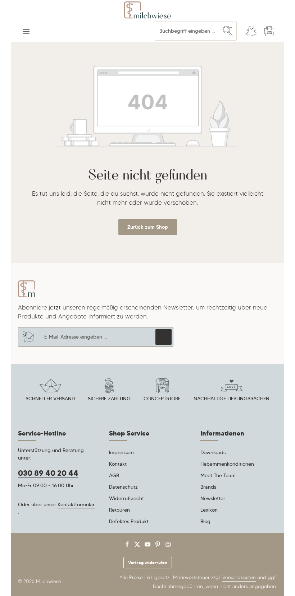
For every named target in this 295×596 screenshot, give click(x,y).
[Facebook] (128, 546)
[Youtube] (148, 546)
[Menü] (26, 31)
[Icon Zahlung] (109, 391)
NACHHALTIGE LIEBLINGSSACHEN (231, 398)
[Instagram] (168, 546)
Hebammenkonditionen (227, 464)
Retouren (119, 510)
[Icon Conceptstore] (162, 391)
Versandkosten (239, 577)
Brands (208, 487)
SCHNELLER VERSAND (50, 398)
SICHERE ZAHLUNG (109, 398)
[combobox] (187, 31)
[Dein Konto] (251, 31)
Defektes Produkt (129, 521)
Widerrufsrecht (126, 498)
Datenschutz (123, 487)
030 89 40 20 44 (48, 473)
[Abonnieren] (163, 337)
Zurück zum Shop (147, 227)
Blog (205, 521)
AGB (114, 475)
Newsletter (212, 498)
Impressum (121, 452)
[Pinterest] (158, 546)
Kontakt (118, 464)
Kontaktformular (76, 504)
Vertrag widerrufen (147, 562)
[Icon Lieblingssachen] (231, 391)
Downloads (213, 452)
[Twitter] (138, 546)
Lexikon (209, 510)
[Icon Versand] (50, 391)
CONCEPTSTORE (162, 398)
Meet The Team (218, 475)
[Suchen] (228, 31)
